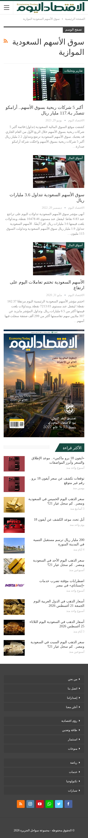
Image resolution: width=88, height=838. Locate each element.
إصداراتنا (72, 698)
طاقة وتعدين (69, 730)
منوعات (72, 748)
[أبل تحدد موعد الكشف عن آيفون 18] (14, 525)
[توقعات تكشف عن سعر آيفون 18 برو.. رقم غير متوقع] (14, 484)
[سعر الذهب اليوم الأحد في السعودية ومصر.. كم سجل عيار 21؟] (14, 566)
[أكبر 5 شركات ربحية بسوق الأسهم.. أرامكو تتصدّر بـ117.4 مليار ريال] (58, 84)
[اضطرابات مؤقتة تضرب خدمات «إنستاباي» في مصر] (14, 587)
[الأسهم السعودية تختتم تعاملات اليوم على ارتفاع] (58, 258)
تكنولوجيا (71, 781)
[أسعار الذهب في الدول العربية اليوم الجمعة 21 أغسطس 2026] (14, 607)
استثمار (72, 739)
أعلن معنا (71, 707)
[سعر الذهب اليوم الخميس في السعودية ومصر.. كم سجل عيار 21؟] (14, 505)
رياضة (73, 762)
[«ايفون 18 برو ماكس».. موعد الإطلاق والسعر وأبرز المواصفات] (14, 464)
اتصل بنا (72, 688)
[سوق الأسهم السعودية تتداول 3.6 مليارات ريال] (58, 171)
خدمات (73, 772)
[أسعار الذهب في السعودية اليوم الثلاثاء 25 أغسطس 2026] (14, 627)
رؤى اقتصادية (69, 721)
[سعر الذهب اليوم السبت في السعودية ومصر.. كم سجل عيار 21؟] (14, 648)
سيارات (72, 790)
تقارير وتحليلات (73, 70)
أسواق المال (75, 158)
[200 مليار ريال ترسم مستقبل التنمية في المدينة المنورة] (14, 545)
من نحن (72, 679)
